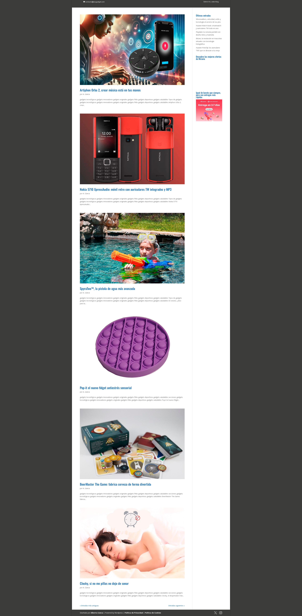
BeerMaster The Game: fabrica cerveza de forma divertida (115, 484)
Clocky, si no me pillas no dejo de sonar (104, 583)
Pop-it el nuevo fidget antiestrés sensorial (106, 387)
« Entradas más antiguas (89, 605)
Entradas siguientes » (176, 605)
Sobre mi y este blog (211, 2)
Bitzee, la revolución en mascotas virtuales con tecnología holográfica (209, 41)
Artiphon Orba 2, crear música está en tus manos (110, 90)
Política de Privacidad (134, 613)
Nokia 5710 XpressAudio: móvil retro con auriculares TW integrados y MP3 (125, 189)
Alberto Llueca (97, 613)
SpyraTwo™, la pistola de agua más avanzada (107, 288)
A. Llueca (86, 94)
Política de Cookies (153, 613)
